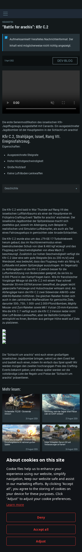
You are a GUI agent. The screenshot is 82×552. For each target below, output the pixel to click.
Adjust (41, 541)
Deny (41, 517)
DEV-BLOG (65, 60)
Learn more (15, 504)
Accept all (41, 529)
